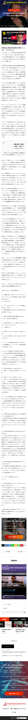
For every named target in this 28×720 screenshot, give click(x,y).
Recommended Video (14, 10)
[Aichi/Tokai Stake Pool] (13, 2)
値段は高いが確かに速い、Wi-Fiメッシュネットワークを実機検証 (19, 146)
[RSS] (15, 712)
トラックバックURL (5, 650)
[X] (13, 712)
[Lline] (12, 545)
